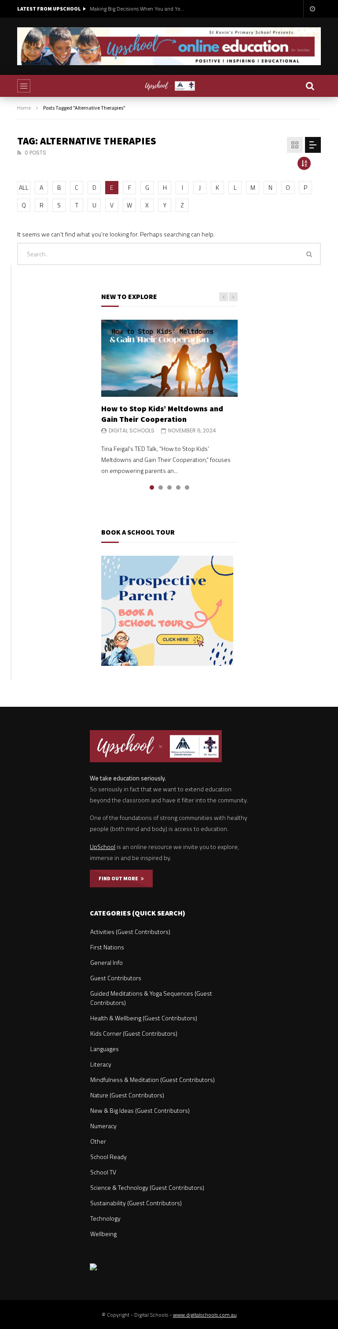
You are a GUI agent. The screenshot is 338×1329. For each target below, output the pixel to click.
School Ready (108, 1156)
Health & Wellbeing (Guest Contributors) (143, 1018)
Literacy (100, 1064)
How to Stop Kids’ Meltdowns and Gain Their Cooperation (162, 413)
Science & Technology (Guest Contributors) (147, 1187)
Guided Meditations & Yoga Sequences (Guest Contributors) (151, 998)
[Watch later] (312, 9)
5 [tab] (187, 487)
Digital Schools (131, 430)
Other (98, 1141)
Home (24, 107)
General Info (106, 962)
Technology (105, 1218)
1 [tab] (152, 487)
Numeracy (103, 1125)
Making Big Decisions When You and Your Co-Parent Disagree (138, 8)
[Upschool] (169, 85)
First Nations (107, 947)
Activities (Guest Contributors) (130, 931)
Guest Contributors (115, 977)
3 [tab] (169, 487)
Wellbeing (103, 1233)
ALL (24, 187)
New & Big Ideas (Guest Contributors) (140, 1110)
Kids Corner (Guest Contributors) (133, 1033)
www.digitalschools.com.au (205, 1315)
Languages (104, 1048)
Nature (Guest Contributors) (127, 1095)
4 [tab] (178, 487)
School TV (103, 1172)
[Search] (310, 86)
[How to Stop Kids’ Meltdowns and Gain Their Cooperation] (169, 358)
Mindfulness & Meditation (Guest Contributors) (152, 1079)
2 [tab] (160, 487)
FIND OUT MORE (120, 878)
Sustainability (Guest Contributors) (136, 1202)
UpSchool (102, 846)
